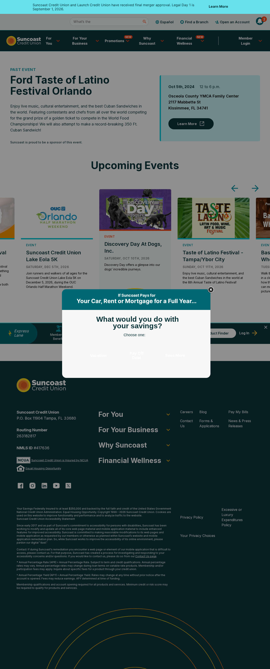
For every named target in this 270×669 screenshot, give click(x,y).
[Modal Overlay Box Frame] (136, 334)
